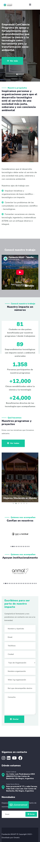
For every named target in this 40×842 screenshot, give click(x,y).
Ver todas (14, 443)
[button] (17, 74)
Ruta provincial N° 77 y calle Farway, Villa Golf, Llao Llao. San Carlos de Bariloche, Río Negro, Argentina (21, 788)
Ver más (14, 41)
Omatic (17, 837)
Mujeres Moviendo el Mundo (20, 498)
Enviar (16, 719)
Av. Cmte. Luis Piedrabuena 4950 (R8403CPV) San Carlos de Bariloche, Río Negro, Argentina (20, 776)
